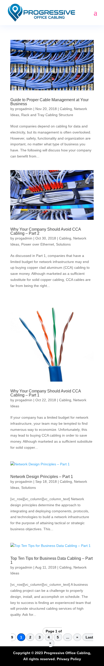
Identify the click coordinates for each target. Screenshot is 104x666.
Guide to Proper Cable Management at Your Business (49, 102)
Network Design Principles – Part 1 (41, 476)
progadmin (23, 109)
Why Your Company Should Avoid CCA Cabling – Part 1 (45, 393)
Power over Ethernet (37, 244)
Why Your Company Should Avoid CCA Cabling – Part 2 (45, 231)
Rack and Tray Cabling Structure (47, 115)
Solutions (63, 244)
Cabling (66, 109)
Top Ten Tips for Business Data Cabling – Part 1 (51, 560)
